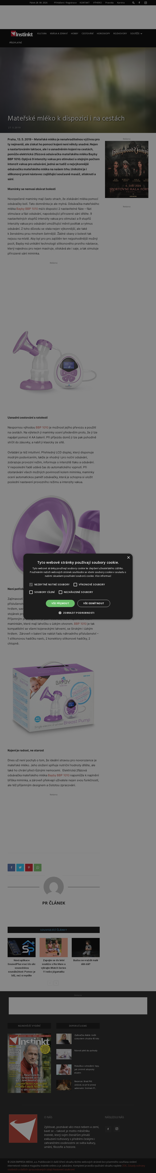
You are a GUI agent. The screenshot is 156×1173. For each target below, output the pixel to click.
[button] (77, 613)
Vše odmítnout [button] (93, 603)
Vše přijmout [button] (60, 603)
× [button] (128, 557)
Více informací (103, 576)
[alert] (78, 586)
